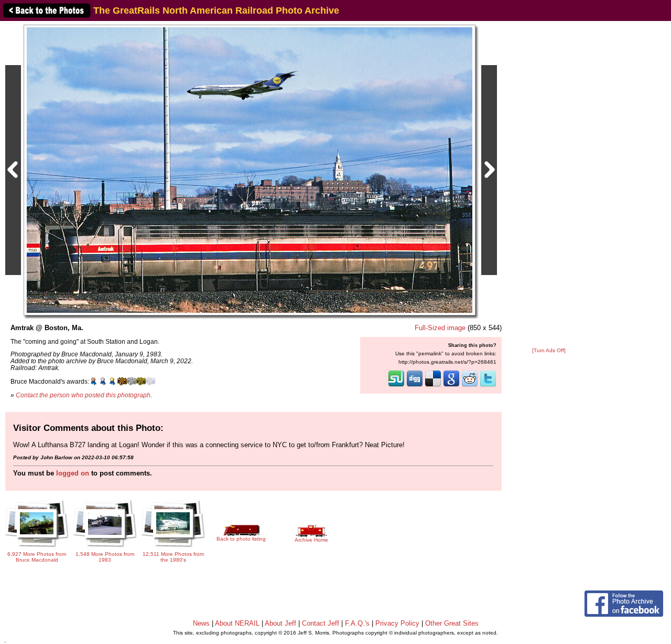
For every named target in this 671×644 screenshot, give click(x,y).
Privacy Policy (397, 623)
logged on (72, 473)
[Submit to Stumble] (396, 385)
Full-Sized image (440, 328)
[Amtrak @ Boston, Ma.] (249, 170)
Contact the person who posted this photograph (83, 395)
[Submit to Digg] (414, 385)
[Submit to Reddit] (469, 385)
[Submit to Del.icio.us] (433, 385)
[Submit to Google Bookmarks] (451, 385)
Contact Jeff (320, 623)
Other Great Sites (452, 623)
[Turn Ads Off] (549, 350)
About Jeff (280, 623)
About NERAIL (237, 623)
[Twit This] (488, 385)
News (201, 623)
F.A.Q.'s (357, 623)
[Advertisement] (549, 184)
